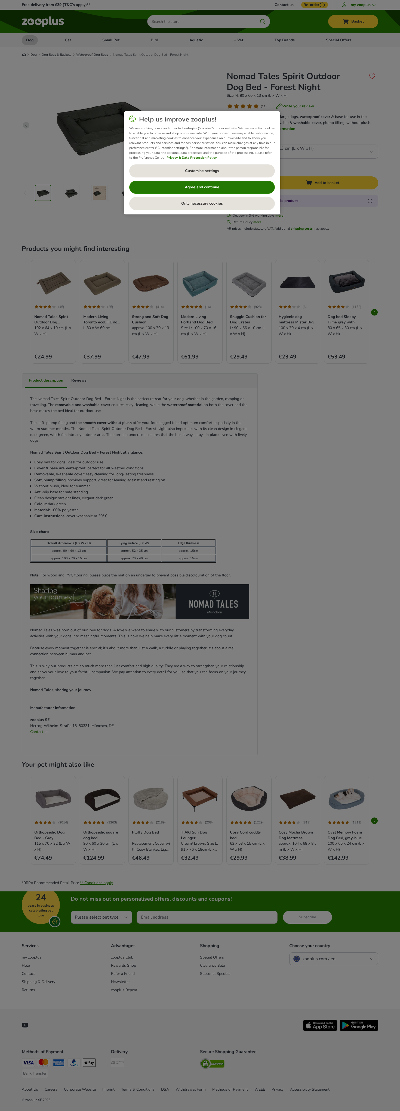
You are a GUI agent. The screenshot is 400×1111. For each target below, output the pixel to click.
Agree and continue (202, 187)
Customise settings (202, 170)
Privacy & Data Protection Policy (192, 157)
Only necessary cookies (202, 203)
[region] (202, 162)
